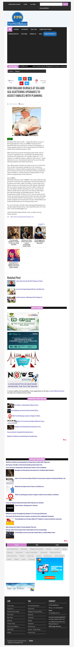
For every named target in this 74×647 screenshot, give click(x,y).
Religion (17, 71)
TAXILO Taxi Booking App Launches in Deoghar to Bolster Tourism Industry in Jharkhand (37, 495)
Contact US (33, 34)
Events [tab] (57, 545)
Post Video (10, 614)
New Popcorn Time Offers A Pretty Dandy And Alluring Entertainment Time (24, 465)
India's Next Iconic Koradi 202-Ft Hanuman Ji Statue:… (30, 281)
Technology (32, 559)
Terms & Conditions (12, 626)
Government (44, 552)
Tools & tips (10, 605)
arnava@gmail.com (54, 613)
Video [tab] (37, 545)
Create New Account (14, 4)
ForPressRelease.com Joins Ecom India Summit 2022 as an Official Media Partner (35, 532)
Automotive (24, 549)
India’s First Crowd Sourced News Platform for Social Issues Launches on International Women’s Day (40, 478)
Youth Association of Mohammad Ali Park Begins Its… (29, 297)
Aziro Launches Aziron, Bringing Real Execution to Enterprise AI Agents (38, 66)
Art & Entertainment (12, 549)
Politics (9, 559)
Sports (23, 559)
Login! (25, 4)
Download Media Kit (50, 34)
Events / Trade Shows (31, 552)
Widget (9, 632)
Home (11, 71)
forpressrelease (22, 641)
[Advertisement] (37, 49)
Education (10, 552)
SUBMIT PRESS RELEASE (45, 29)
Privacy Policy (11, 623)
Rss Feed (10, 617)
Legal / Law (30, 556)
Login (40, 34)
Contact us (10, 608)
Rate (36, 82)
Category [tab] (17, 545)
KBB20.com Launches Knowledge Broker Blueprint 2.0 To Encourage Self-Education (26, 513)
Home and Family (12, 556)
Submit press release (13, 611)
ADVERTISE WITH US (14, 34)
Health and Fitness (55, 552)
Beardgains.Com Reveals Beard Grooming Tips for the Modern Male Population (34, 470)
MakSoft (31, 640)
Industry (22, 556)
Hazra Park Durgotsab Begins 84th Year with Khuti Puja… (30, 289)
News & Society (59, 556)
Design (64, 549)
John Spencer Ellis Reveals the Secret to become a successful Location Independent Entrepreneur (30, 516)
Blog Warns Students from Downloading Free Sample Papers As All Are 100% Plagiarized (28, 462)
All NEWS (32, 4)
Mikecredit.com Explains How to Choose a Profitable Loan (29, 486)
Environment (19, 552)
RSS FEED (10, 629)
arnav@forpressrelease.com (57, 621)
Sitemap (9, 620)
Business (48, 549)
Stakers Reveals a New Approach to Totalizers (26, 505)
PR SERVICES (24, 29)
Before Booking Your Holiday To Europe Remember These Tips (21, 527)
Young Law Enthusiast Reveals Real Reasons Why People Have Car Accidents (25, 503)
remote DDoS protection (57, 391)
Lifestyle (39, 556)
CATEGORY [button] (16, 29)
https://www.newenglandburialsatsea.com (22, 217)
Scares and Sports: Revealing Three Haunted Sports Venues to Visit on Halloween (26, 467)
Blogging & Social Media (36, 549)
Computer (56, 549)
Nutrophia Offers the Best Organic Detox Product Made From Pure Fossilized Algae (26, 530)
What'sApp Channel (55, 626)
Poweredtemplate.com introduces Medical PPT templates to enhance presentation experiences (38, 519)
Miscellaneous (48, 556)
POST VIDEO (24, 34)
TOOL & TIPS (34, 29)
